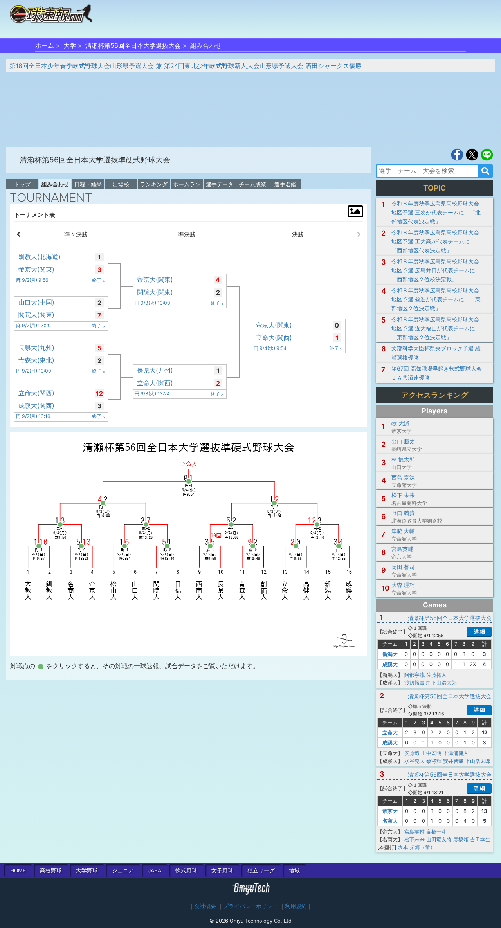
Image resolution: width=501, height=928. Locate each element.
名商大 (390, 821)
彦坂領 (461, 839)
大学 (69, 45)
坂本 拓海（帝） (416, 847)
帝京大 (390, 811)
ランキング (154, 184)
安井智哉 (453, 761)
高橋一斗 (436, 832)
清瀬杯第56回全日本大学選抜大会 (133, 45)
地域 (294, 870)
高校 (51, 870)
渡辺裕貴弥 (417, 682)
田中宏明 (431, 753)
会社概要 (205, 906)
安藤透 (412, 753)
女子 (222, 870)
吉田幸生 (480, 839)
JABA (154, 870)
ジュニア (123, 870)
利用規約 (296, 906)
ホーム (44, 45)
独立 (261, 870)
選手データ (219, 184)
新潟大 (390, 654)
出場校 (121, 184)
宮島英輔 (414, 832)
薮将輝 (434, 761)
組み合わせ (55, 184)
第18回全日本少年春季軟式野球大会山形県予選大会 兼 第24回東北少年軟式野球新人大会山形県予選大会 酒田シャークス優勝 (185, 66)
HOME (18, 870)
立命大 (390, 732)
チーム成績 (252, 184)
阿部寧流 (414, 675)
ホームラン (186, 184)
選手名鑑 (285, 184)
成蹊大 (390, 664)
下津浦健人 (456, 753)
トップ (22, 184)
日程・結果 (88, 184)
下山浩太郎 (444, 682)
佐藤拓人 (436, 675)
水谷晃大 (414, 761)
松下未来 (414, 839)
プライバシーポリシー (250, 906)
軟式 (186, 870)
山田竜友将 (439, 839)
